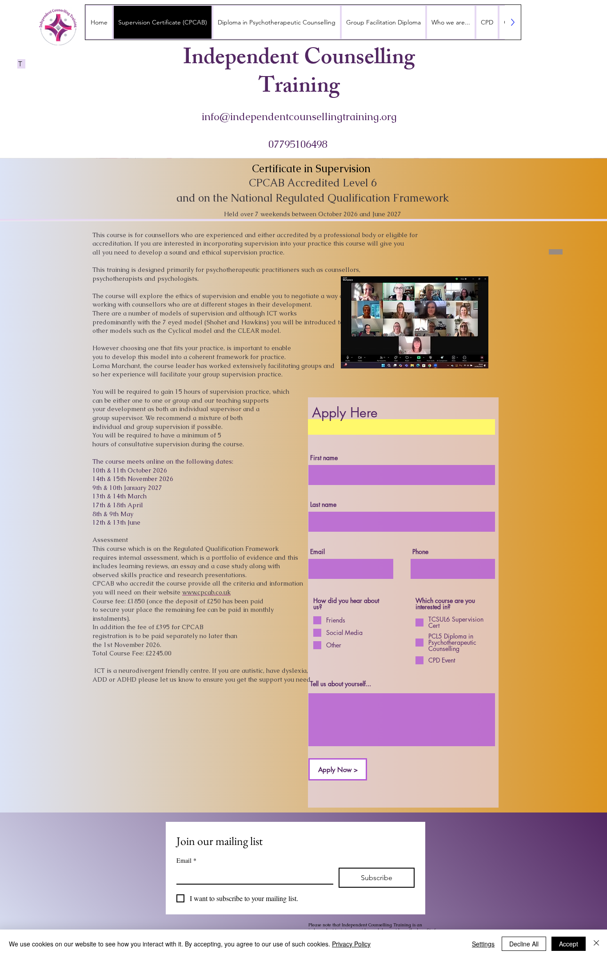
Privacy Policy (351, 943)
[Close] (596, 944)
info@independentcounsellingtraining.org (299, 116)
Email (186, 860)
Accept (568, 943)
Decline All (524, 943)
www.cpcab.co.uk (206, 592)
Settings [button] (483, 943)
